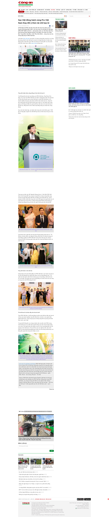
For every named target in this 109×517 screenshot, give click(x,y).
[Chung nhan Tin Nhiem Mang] (82, 508)
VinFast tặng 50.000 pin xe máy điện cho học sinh (29, 492)
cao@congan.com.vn (84, 506)
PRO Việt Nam (26, 38)
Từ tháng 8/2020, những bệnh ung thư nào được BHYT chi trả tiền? (33, 487)
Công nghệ (79, 9)
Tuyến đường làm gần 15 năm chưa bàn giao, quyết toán (31, 474)
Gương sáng (69, 9)
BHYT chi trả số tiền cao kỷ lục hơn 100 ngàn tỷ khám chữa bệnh (33, 489)
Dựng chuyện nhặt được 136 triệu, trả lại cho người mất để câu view (34, 476)
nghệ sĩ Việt (34, 43)
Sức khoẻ (37, 11)
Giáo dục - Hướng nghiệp (53, 11)
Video (86, 9)
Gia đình (27, 11)
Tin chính (23, 9)
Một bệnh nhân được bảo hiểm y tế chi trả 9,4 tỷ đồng (30, 479)
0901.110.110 (48, 499)
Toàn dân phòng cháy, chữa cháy (40, 13)
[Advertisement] (64, 4)
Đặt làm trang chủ (24, 499)
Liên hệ (32, 499)
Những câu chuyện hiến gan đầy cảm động (28, 494)
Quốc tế (63, 9)
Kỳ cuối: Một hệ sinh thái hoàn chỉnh (27, 472)
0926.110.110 (42, 499)
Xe (83, 9)
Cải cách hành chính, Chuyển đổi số (76, 11)
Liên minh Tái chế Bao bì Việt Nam (27, 363)
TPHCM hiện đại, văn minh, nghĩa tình (26, 13)
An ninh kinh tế (40, 9)
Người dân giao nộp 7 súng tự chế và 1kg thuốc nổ (23, 467)
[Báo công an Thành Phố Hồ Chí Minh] (25, 3)
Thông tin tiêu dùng (43, 11)
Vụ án (27, 9)
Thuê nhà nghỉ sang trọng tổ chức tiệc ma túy (47, 467)
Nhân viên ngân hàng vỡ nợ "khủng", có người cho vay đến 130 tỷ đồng (34, 483)
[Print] (52, 26)
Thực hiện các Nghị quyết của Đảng (55, 13)
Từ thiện (74, 9)
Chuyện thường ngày (64, 11)
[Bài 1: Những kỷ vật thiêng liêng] (61, 24)
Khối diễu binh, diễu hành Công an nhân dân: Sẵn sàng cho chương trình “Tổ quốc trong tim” (79, 55)
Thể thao (58, 9)
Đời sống (53, 9)
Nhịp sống (32, 11)
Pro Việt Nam (43, 411)
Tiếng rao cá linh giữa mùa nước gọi (76, 66)
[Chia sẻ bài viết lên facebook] (49, 26)
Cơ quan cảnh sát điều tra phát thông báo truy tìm (35, 467)
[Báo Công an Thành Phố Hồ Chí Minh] (19, 9)
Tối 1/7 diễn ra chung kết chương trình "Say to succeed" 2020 (32, 481)
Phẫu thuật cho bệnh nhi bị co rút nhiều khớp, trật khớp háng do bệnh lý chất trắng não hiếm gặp (80, 105)
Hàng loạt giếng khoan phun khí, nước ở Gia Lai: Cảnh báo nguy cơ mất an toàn (61, 50)
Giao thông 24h (32, 9)
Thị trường (47, 9)
